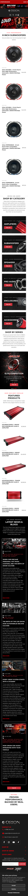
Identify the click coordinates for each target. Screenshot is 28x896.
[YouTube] (14, 842)
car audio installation (13, 675)
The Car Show (8, 618)
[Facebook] (4, 842)
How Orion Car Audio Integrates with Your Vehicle (12, 748)
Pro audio (10, 281)
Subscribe (22, 864)
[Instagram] (9, 842)
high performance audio (12, 740)
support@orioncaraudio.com (12, 833)
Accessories (11, 320)
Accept (14, 885)
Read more (6, 598)
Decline (14, 889)
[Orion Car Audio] (14, 10)
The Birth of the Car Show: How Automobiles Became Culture (14, 624)
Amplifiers (10, 224)
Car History (9, 617)
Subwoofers (11, 243)
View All (8, 227)
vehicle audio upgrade (12, 742)
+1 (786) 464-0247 (9, 829)
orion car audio (9, 556)
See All (14, 788)
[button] (11, 388)
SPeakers (9, 262)
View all (14, 384)
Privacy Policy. (12, 881)
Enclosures (11, 301)
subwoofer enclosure (11, 741)
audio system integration (13, 554)
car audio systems (10, 555)
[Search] (13, 15)
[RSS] (18, 842)
